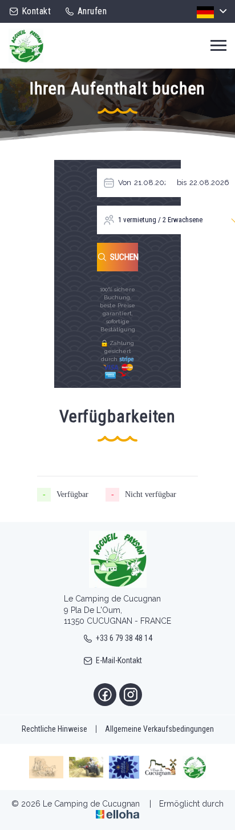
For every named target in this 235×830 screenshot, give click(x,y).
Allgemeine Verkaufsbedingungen (159, 728)
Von (124, 182)
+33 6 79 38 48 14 (124, 638)
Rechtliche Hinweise (54, 728)
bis (182, 182)
